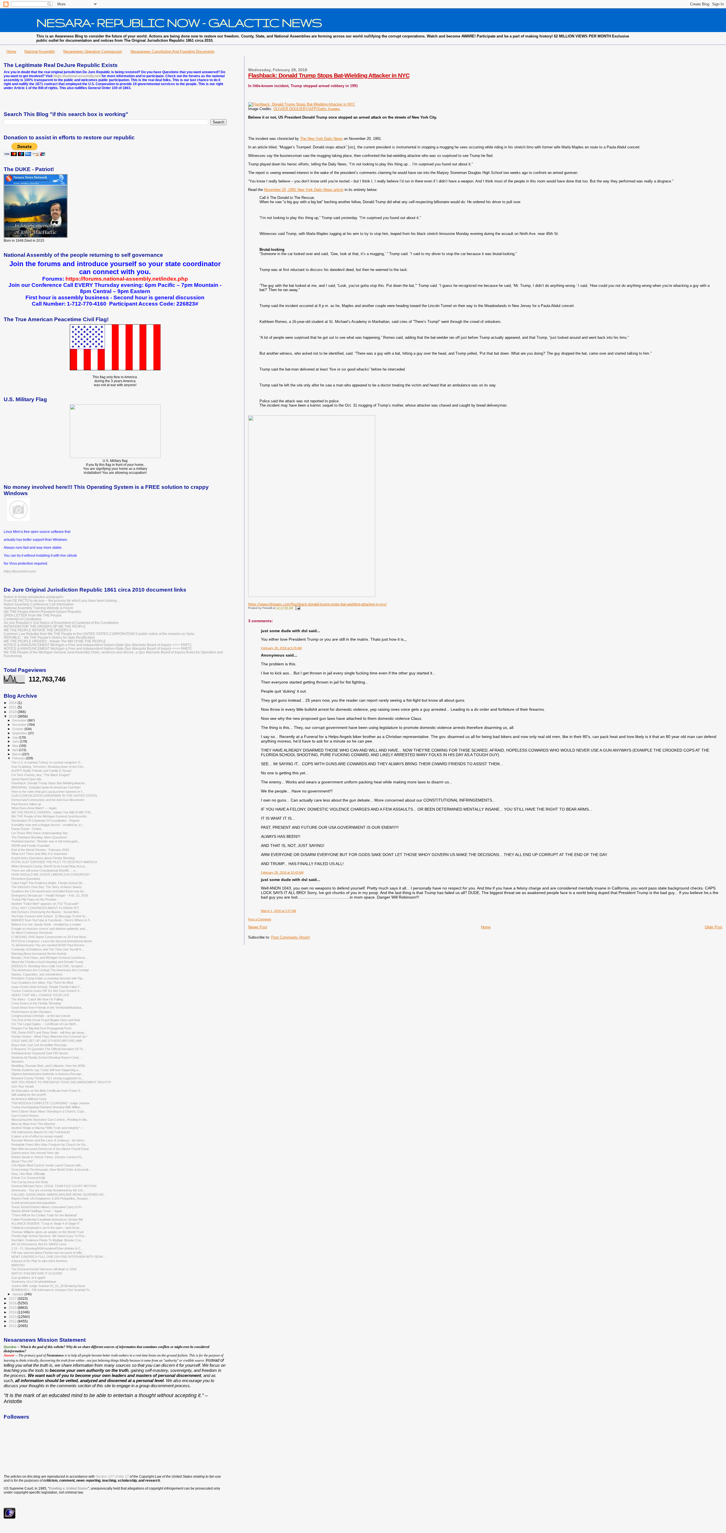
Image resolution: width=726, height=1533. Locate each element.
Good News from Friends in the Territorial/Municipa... (47, 1007)
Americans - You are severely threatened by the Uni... (48, 1190)
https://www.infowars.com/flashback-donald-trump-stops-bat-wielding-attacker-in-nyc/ (317, 604)
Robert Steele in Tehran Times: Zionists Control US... (47, 1157)
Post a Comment (259, 919)
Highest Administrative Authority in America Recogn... (47, 1074)
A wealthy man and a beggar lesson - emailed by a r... (48, 825)
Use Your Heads (22, 1086)
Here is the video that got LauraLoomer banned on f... (48, 791)
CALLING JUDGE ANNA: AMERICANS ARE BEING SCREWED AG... (58, 1194)
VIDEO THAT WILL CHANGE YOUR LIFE (40, 995)
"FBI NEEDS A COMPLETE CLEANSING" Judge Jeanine (50, 1103)
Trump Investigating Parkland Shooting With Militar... (46, 1107)
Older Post (713, 927)
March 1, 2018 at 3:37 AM (278, 910)
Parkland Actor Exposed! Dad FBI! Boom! (39, 1053)
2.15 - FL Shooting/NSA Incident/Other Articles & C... (47, 1248)
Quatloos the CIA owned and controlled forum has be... (48, 891)
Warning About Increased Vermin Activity (39, 953)
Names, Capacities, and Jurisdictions (36, 974)
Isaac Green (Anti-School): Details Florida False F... (46, 987)
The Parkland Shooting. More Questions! (39, 837)
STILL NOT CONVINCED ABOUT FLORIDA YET (45, 908)
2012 (13, 1321)
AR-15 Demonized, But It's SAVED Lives (39, 1244)
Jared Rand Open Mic (26, 779)
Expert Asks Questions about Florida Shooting (43, 858)
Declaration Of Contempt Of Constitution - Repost (45, 820)
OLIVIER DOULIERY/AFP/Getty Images (306, 109)
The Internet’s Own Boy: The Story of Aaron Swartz (46, 887)
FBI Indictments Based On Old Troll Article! (40, 1132)
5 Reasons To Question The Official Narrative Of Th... (48, 1049)
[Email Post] (297, 607)
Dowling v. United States (68, 1488)
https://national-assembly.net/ (77, 76)
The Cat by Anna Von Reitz (29, 1182)
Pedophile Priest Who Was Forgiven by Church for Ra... (49, 1144)
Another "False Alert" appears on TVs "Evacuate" (45, 903)
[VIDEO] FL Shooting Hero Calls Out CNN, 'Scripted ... (48, 966)
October (18, 729)
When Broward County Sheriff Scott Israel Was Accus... (49, 866)
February (19, 758)
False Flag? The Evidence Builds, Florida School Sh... (48, 883)
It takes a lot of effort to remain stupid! (37, 1136)
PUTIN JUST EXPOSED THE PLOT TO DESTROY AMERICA (54, 862)
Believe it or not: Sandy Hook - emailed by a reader (46, 924)
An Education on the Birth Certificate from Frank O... (47, 1090)
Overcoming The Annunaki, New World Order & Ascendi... (51, 1169)
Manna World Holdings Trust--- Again (36, 1211)
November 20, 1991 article (303, 190)
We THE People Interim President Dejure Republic (42, 611)
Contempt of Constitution (23, 619)
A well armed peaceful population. (34, 1202)
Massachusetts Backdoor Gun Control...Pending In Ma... (50, 1119)
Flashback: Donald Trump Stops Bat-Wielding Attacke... (49, 783)
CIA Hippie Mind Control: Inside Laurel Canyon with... (47, 1165)
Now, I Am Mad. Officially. (28, 1173)
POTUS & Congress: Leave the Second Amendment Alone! (51, 941)
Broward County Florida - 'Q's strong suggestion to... (47, 1078)
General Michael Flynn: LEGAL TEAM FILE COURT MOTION (53, 1186)
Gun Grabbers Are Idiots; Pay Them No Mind (42, 982)
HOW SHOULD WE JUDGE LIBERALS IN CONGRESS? (50, 874)
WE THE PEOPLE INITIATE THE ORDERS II (37, 630)
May (15, 745)
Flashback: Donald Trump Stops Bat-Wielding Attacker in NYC (329, 75)
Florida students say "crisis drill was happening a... (46, 1070)
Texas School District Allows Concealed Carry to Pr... (47, 1207)
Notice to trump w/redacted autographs (33, 597)
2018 (13, 716)
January (18, 1294)
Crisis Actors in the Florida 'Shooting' (36, 1003)
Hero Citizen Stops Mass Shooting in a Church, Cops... (49, 1111)
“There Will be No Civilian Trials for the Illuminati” (44, 1215)
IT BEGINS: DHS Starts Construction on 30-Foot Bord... (49, 937)
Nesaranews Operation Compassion (92, 51)
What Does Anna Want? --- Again (33, 808)
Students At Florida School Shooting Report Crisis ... (47, 1057)
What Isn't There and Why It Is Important (39, 853)
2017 (13, 1298)
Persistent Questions (25, 878)
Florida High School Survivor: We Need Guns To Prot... (49, 1236)
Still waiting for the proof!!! (28, 1094)
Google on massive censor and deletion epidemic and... (49, 928)
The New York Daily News (321, 138)
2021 (13, 707)
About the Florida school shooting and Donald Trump (47, 962)
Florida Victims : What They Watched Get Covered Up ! (49, 1036)
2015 (13, 1307)
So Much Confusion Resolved (31, 932)
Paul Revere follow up (26, 804)
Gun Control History (25, 1115)
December (20, 720)
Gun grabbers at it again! (28, 1277)
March (17, 754)
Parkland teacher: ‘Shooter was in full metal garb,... (46, 841)
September (20, 733)
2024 (13, 703)
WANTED (18, 1265)
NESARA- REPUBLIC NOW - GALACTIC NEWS (179, 22)
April (15, 750)
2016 (13, 1303)
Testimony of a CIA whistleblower (33, 1281)
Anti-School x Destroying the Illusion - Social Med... (46, 912)
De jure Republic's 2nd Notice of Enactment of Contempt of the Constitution (61, 622)
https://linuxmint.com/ (20, 571)
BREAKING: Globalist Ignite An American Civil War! (46, 787)
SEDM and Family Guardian (30, 845)
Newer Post (257, 927)
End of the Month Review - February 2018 (40, 849)
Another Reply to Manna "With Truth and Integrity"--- (47, 1128)
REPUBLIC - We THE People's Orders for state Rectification (49, 637)
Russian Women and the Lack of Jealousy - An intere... (49, 1140)
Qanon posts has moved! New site (35, 1153)
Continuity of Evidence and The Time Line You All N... (47, 949)
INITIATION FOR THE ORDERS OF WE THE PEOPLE (45, 626)
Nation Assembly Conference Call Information (39, 604)
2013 (13, 1316)
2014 (13, 1312)
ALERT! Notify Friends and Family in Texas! (41, 770)
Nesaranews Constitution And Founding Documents (172, 51)
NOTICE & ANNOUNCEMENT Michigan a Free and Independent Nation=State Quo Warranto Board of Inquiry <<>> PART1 (98, 645)
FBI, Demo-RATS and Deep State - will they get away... (48, 1032)
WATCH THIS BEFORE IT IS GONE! (36, 1273)
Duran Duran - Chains (26, 828)
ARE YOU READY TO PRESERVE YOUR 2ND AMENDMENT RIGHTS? (61, 1082)
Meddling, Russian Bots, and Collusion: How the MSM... (49, 1065)
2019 (13, 712)
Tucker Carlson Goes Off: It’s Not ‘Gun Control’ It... (46, 990)
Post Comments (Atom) (290, 937)
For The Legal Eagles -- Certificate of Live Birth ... (45, 1024)
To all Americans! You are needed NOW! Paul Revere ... (49, 945)
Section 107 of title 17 (112, 1477)
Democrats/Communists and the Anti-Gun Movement (47, 800)
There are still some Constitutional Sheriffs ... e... (44, 870)
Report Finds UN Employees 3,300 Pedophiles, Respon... (50, 1198)
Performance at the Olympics (31, 1011)
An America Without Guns (29, 1099)
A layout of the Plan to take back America (39, 1261)
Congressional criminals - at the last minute (40, 1015)
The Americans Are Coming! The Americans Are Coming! (50, 970)
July (15, 737)
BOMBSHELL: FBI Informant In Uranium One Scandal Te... (51, 1290)
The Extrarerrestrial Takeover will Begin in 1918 (43, 1269)
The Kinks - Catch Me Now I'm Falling (37, 999)
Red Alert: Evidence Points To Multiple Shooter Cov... (47, 1240)
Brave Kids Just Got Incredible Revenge (39, 1045)
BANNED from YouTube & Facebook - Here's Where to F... (51, 920)
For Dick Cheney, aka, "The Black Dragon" (40, 775)
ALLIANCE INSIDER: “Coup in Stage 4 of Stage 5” (45, 1223)
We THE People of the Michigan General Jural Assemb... (50, 816)
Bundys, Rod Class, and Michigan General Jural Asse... (49, 957)
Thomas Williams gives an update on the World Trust (47, 1232)
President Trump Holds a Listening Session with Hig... (48, 978)
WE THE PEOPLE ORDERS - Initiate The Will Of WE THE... (52, 812)
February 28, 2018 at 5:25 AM (281, 648)
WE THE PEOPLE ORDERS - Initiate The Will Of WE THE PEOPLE (55, 641)
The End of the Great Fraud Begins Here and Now (45, 1020)
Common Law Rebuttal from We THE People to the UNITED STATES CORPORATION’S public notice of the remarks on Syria (99, 634)
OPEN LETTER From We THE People (33, 615)
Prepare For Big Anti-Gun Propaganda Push (41, 1028)
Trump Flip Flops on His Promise (33, 899)
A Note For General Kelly (28, 1177)
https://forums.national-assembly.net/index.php (127, 279)
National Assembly (39, 51)
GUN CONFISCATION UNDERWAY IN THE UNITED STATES (54, 795)
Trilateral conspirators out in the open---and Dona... (46, 1227)
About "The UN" (22, 1161)
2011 (13, 1326)
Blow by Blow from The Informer (33, 1124)
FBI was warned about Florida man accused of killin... (48, 1252)
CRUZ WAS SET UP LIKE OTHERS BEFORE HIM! (46, 1040)
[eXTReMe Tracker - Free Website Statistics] (9, 1517)
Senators (17, 1061)
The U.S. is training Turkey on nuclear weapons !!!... (47, 762)
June (16, 741)
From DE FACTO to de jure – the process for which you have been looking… (62, 600)
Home (11, 51)
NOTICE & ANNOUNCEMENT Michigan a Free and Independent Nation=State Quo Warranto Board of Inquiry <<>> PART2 (98, 648)
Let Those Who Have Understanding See (39, 833)
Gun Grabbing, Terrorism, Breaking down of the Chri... (48, 766)
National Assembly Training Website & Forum (38, 608)
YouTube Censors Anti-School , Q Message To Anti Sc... (49, 916)
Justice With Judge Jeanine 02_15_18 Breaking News (48, 1286)
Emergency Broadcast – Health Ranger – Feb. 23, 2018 (49, 895)
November (20, 724)
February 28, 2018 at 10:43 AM (282, 872)
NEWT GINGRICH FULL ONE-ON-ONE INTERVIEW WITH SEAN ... (58, 1256)
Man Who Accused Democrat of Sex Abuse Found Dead (49, 1149)
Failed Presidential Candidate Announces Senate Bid (47, 1219)
